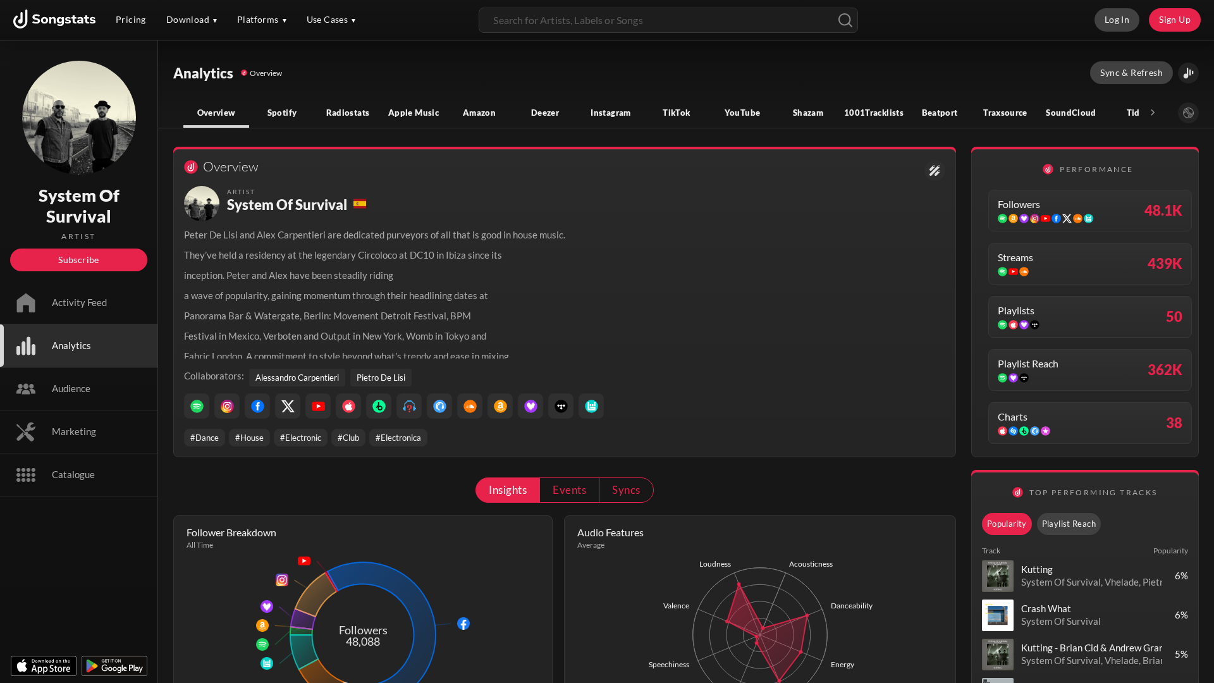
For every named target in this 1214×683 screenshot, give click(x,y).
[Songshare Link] (1188, 73)
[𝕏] (287, 406)
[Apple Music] (348, 406)
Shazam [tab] (808, 113)
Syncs (626, 489)
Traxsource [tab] (1005, 113)
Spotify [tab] (282, 113)
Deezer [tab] (545, 113)
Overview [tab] (216, 113)
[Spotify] (196, 406)
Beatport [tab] (940, 113)
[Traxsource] (439, 406)
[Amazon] (500, 406)
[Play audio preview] (997, 576)
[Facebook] (257, 406)
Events (569, 489)
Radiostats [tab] (348, 113)
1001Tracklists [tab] (874, 113)
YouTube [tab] (743, 113)
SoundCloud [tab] (1071, 113)
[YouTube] (318, 406)
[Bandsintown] (591, 406)
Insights (508, 489)
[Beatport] (378, 406)
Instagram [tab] (610, 113)
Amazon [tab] (479, 113)
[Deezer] (530, 406)
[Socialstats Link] (934, 170)
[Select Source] (1188, 112)
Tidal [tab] (1137, 113)
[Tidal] (560, 406)
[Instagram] (227, 406)
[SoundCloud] (469, 406)
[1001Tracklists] (409, 406)
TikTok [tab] (676, 113)
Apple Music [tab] (413, 113)
